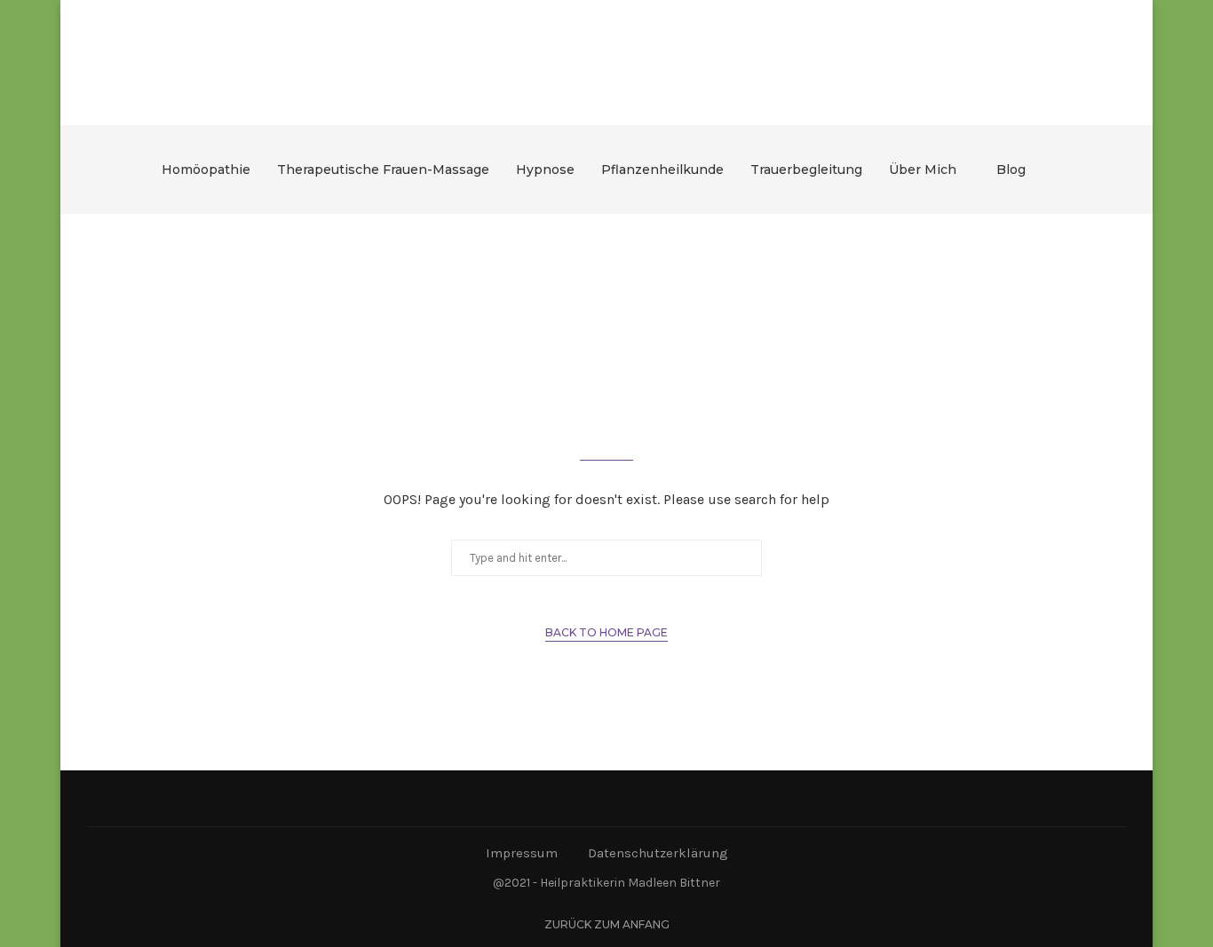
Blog (1011, 170)
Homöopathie (206, 170)
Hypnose (545, 170)
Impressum (522, 853)
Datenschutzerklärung (658, 853)
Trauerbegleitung (806, 170)
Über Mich (922, 170)
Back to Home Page (606, 632)
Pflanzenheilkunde (662, 170)
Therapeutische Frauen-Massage (383, 170)
